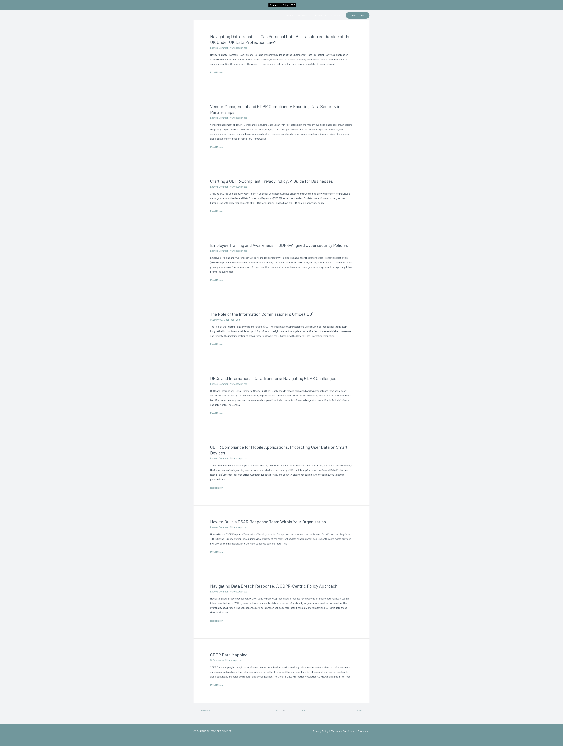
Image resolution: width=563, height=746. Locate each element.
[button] (357, 15)
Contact (335, 15)
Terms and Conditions (342, 731)
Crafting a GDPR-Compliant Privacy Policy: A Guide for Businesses (271, 181)
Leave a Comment (219, 47)
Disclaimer (363, 731)
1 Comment (216, 319)
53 (303, 710)
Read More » (216, 72)
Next (361, 710)
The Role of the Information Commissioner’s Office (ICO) (261, 314)
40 (276, 710)
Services (302, 15)
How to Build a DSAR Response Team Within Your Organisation (268, 521)
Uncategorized (239, 47)
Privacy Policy (320, 731)
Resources (321, 15)
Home (289, 15)
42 (290, 710)
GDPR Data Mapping (228, 654)
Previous (204, 710)
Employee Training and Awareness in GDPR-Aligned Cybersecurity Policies (279, 245)
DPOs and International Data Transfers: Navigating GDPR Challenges (273, 378)
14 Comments (217, 660)
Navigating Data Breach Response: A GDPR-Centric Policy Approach (273, 585)
